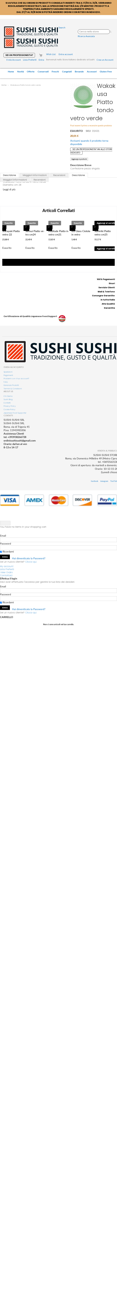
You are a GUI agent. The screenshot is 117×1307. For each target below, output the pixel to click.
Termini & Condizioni (13, 388)
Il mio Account (13, 60)
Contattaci (6, 575)
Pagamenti (8, 375)
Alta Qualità (108, 303)
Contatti (7, 402)
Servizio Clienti (106, 287)
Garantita (109, 308)
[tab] (9, 175)
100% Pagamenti (106, 279)
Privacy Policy (10, 406)
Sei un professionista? (19, 55)
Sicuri (112, 283)
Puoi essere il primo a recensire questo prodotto (91, 126)
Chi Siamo (8, 396)
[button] (3, 228)
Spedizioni (8, 372)
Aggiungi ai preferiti (79, 159)
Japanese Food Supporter (15, 413)
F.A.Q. (6, 382)
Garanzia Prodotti (11, 385)
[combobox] (94, 31)
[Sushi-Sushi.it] (31, 37)
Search (61, 28)
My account (6, 566)
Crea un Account (105, 60)
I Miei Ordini (6, 572)
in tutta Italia (108, 299)
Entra (41, 60)
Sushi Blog (8, 399)
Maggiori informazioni (35, 175)
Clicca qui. (31, 561)
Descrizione (9, 175)
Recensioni (59, 175)
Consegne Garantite (103, 295)
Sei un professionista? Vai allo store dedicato (91, 151)
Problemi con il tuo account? (16, 378)
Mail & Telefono (106, 291)
